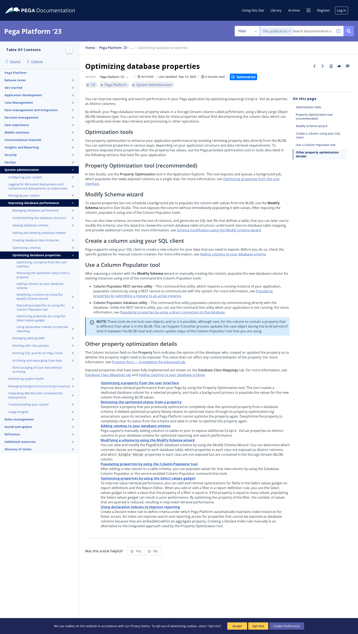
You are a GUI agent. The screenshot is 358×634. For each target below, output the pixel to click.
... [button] (132, 48)
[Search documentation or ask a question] (348, 31)
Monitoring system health (26, 379)
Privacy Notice (140, 626)
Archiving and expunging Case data (37, 360)
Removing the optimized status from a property (43, 275)
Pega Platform (16, 73)
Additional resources (20, 442)
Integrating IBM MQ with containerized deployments (35, 395)
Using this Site (253, 10)
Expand (15, 61)
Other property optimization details (317, 154)
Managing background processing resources (39, 386)
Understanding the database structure (39, 218)
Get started (13, 88)
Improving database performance (33, 203)
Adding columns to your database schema (40, 286)
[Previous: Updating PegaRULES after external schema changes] (314, 66)
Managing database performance (35, 210)
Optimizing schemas (26, 248)
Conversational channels (23, 140)
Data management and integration (31, 110)
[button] (289, 31)
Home (90, 48)
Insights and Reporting (22, 147)
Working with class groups (30, 345)
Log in (341, 10)
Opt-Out (258, 626)
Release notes (15, 80)
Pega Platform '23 (113, 48)
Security (11, 155)
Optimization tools (308, 107)
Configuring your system (25, 177)
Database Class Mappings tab (108, 375)
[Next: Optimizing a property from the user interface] (323, 66)
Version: (90, 77)
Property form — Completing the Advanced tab (148, 362)
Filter (242, 31)
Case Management (19, 102)
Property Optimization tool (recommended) (314, 116)
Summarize (246, 77)
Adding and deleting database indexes (39, 233)
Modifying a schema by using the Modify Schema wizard (40, 297)
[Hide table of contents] (69, 50)
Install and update (18, 427)
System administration (22, 170)
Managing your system (24, 195)
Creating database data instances (35, 240)
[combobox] (296, 31)
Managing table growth (28, 338)
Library (276, 10)
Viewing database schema (30, 225)
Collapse (37, 61)
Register (323, 10)
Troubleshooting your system (28, 404)
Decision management (22, 117)
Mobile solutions (17, 132)
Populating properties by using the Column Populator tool (41, 307)
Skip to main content (18, 4)
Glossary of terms (18, 449)
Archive (294, 10)
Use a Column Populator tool (315, 145)
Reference (12, 434)
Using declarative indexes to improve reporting (42, 329)
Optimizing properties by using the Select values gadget (41, 318)
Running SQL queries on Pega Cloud (37, 353)
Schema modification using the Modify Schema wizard (219, 230)
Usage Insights (18, 412)
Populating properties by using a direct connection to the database (172, 312)
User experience (17, 125)
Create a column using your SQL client (318, 135)
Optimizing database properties (36, 255)
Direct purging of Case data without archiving (37, 370)
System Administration (154, 85)
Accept (237, 626)
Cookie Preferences (286, 626)
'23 (93, 85)
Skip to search (50, 4)
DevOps (10, 162)
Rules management (19, 419)
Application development (23, 95)
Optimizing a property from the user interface (42, 264)
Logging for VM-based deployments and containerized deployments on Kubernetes (38, 186)
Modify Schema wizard (311, 126)
